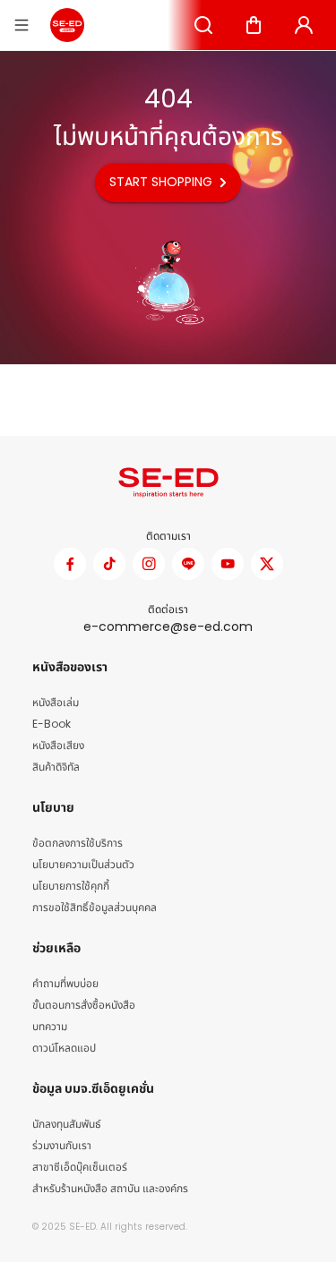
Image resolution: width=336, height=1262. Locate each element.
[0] (253, 25)
